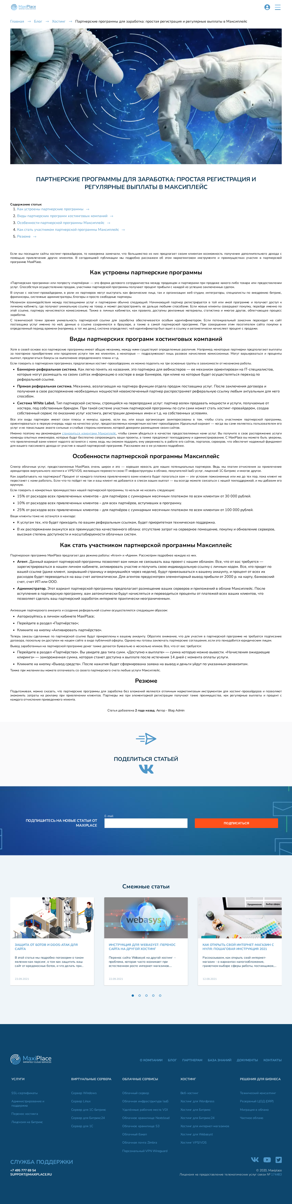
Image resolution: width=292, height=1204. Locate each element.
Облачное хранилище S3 (140, 1126)
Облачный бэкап (134, 1134)
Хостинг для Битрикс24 (197, 1118)
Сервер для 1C (82, 1126)
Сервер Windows (83, 1093)
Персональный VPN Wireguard (144, 1151)
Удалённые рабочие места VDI (145, 1110)
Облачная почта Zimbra (139, 1143)
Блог (172, 1060)
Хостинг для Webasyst (196, 1134)
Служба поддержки (41, 1162)
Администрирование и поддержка (27, 1103)
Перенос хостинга (24, 1114)
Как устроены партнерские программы (50, 209)
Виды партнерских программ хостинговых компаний (62, 215)
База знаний (219, 1060)
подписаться (236, 823)
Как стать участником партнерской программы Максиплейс (68, 229)
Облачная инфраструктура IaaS (145, 1101)
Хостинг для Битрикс (195, 1110)
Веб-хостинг (189, 1093)
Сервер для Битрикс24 (87, 1118)
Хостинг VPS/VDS (193, 1143)
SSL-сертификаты (24, 1093)
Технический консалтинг (258, 1093)
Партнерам (192, 1060)
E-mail (108, 816)
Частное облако (251, 1118)
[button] (278, 7)
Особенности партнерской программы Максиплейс (60, 222)
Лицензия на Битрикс (27, 1122)
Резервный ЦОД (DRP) (257, 1101)
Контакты (272, 1060)
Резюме (24, 236)
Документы (247, 1060)
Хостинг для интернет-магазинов (204, 1126)
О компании (151, 1060)
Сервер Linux (81, 1101)
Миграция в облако (254, 1110)
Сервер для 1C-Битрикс (88, 1110)
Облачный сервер (135, 1093)
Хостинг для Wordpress (197, 1101)
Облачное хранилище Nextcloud (145, 1118)
